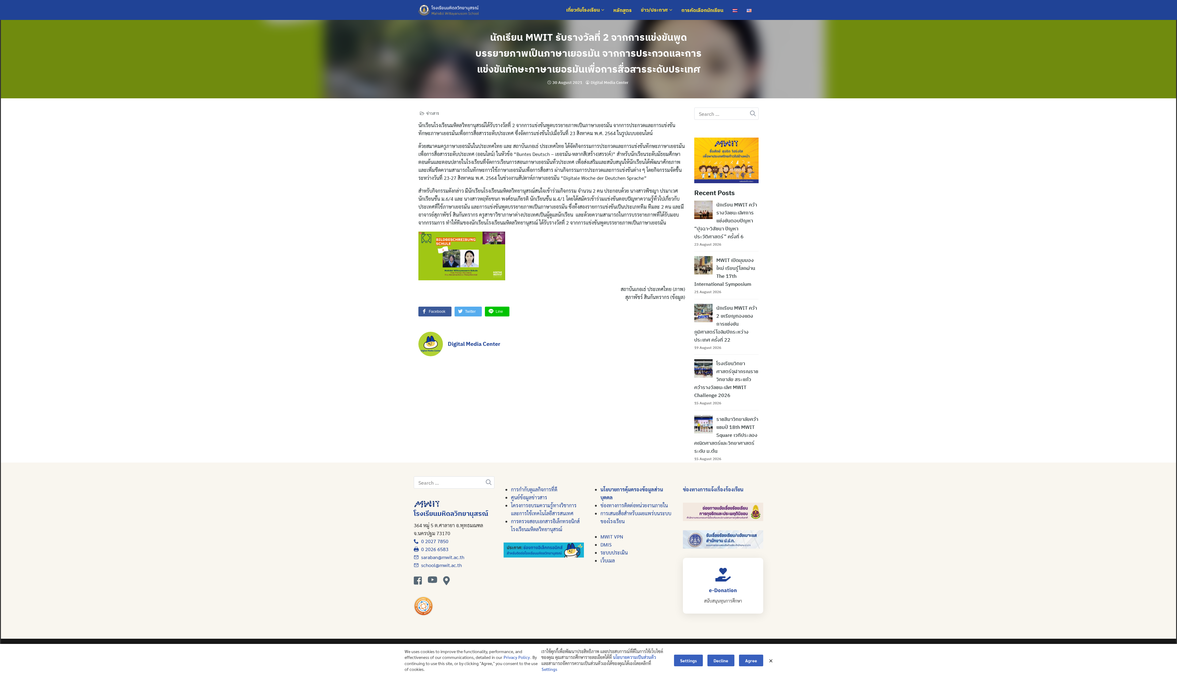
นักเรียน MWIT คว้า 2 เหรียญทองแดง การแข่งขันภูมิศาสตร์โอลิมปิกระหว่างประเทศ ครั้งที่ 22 (725, 324)
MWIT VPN (611, 536)
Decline (721, 660)
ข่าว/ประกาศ (655, 10)
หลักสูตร (622, 10)
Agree (751, 660)
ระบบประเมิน (614, 552)
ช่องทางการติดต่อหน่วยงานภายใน (634, 505)
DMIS (605, 544)
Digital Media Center (609, 82)
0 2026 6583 (433, 549)
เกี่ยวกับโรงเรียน (583, 10)
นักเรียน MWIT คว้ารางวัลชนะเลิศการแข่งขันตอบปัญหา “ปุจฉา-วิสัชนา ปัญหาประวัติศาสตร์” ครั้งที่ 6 (725, 221)
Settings (549, 669)
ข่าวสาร (432, 113)
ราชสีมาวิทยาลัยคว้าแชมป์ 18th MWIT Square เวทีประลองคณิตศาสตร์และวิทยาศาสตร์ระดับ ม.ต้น (726, 435)
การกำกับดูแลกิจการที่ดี (534, 489)
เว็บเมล (607, 560)
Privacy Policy (517, 657)
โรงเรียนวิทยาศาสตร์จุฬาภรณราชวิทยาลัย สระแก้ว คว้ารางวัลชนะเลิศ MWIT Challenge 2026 (726, 379)
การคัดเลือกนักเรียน (702, 10)
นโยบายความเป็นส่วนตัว (634, 657)
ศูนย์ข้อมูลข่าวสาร (529, 497)
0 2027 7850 (433, 541)
